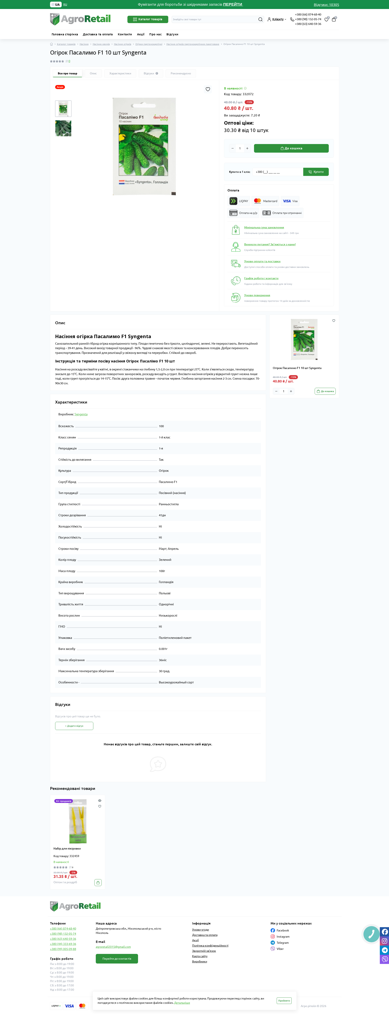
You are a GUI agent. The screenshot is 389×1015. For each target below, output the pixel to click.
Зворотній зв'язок (204, 950)
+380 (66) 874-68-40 (308, 14)
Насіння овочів (101, 44)
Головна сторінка (65, 34)
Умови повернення (257, 295)
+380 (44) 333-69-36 (63, 944)
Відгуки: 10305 (326, 4)
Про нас (155, 34)
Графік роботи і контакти (261, 278)
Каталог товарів (66, 44)
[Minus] (232, 148)
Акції (141, 34)
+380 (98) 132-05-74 (308, 19)
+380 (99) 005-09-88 (63, 949)
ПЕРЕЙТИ (233, 4)
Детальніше (182, 1002)
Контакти (125, 34)
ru (65, 4)
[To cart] (98, 882)
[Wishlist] (99, 806)
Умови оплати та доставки (262, 261)
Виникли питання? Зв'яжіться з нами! (270, 244)
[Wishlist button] (208, 89)
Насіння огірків (122, 44)
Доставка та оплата (98, 34)
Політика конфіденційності (210, 945)
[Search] (261, 19)
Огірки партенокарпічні (148, 44)
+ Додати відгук (74, 725)
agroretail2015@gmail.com (113, 946)
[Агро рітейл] (121, 906)
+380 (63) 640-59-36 (308, 24)
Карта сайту (199, 956)
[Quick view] (99, 800)
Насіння (84, 44)
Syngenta (81, 414)
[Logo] (80, 19)
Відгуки (172, 34)
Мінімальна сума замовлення (264, 227)
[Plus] (247, 148)
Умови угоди (200, 929)
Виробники (199, 961)
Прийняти (284, 1000)
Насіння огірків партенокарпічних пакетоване (192, 44)
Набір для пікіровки (67, 848)
